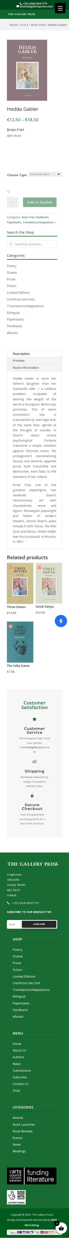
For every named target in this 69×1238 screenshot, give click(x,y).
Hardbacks (42, 217)
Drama (12, 272)
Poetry (11, 266)
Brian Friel (38, 25)
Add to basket (39, 202)
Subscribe (20, 1077)
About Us (19, 1050)
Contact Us (20, 1084)
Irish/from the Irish (20, 299)
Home (14, 25)
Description (21, 354)
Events (17, 1138)
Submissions (22, 1070)
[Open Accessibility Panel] (61, 621)
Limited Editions (18, 292)
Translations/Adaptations (38, 222)
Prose (11, 279)
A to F (24, 25)
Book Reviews (23, 1131)
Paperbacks (14, 222)
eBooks (12, 333)
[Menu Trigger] (60, 8)
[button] (8, 191)
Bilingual (13, 313)
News (17, 1064)
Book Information (26, 368)
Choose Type (17, 175)
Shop (16, 1090)
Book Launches (24, 1124)
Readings (19, 1151)
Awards (18, 1118)
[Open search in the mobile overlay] (32, 244)
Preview (19, 360)
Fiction (11, 286)
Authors (18, 1057)
